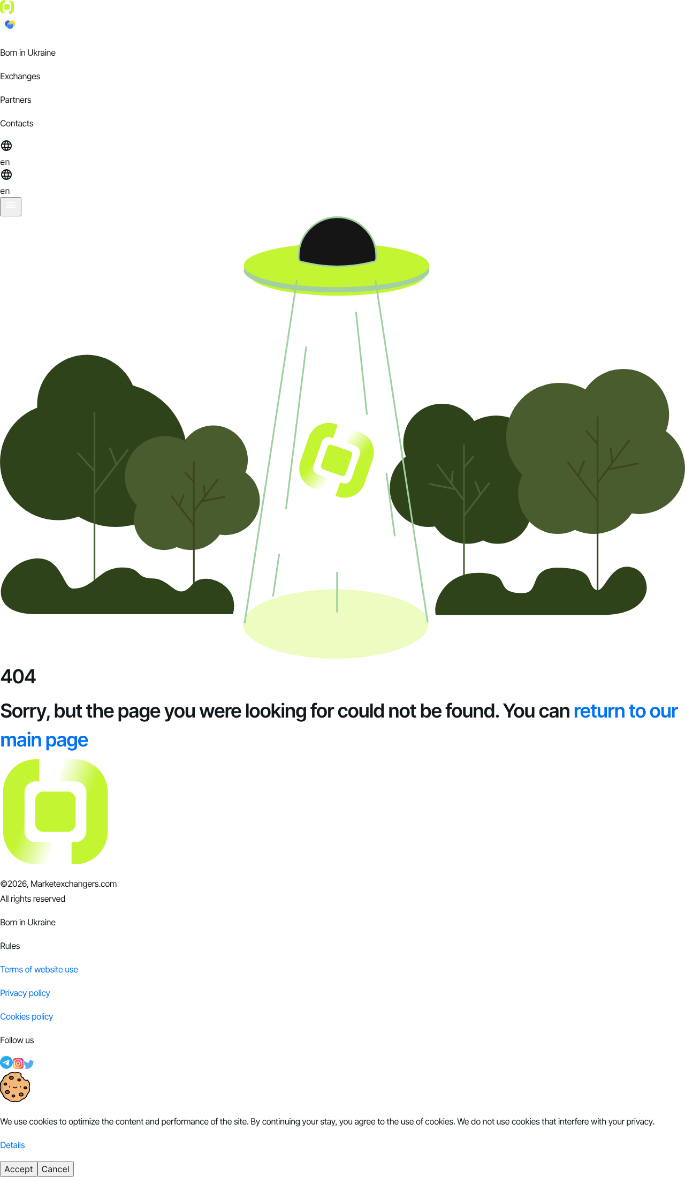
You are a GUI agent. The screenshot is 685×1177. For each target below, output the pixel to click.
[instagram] (18, 1065)
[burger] (10, 206)
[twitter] (29, 1065)
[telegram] (6, 1065)
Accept (18, 1169)
